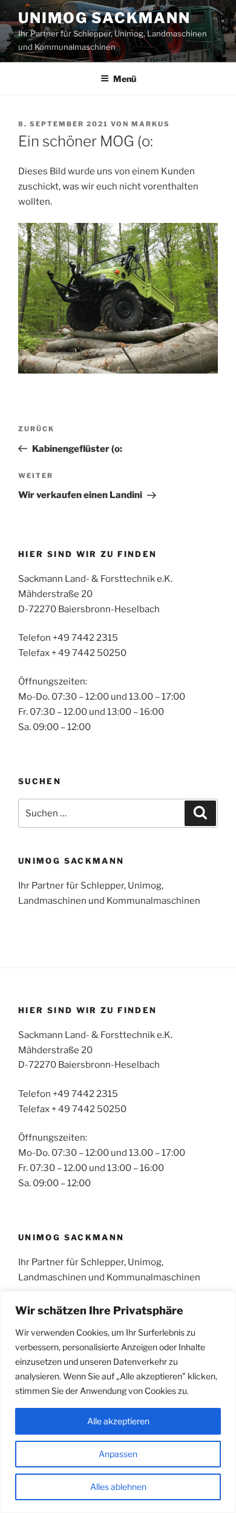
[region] (118, 1402)
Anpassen (118, 1454)
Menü (124, 78)
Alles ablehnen (118, 1486)
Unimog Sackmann (104, 18)
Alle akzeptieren (118, 1421)
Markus (150, 124)
